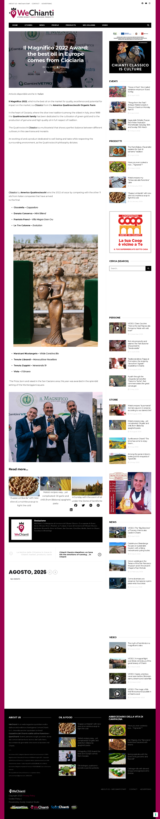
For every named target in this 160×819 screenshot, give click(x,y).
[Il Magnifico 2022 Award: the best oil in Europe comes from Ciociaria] (67, 755)
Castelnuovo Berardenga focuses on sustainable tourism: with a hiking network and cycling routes (139, 547)
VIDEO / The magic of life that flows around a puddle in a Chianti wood (139, 691)
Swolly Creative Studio (29, 802)
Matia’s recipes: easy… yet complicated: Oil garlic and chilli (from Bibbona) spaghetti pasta (138, 424)
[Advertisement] (105, 12)
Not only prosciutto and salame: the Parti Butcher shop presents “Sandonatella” (138, 344)
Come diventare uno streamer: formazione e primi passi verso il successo (139, 581)
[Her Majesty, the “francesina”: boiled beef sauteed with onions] (117, 744)
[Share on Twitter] (83, 505)
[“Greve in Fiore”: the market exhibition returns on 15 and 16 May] (117, 91)
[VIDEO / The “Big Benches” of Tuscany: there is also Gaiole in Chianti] (117, 532)
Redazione (64, 67)
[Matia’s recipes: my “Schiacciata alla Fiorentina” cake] (117, 182)
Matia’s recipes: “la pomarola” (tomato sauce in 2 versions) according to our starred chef (139, 408)
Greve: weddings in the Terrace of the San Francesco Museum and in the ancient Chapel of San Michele (139, 564)
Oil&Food (51, 72)
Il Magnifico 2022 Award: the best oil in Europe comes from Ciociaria (89, 753)
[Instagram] (149, 3)
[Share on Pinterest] (98, 505)
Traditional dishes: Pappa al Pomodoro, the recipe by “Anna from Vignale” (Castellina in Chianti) (138, 362)
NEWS (42, 25)
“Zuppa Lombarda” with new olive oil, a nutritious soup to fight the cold (139, 195)
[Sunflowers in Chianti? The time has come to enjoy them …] (117, 443)
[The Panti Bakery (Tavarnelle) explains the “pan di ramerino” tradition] (117, 151)
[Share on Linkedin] (71, 510)
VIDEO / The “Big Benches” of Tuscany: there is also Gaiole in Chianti (139, 530)
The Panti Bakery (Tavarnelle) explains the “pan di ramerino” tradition (139, 149)
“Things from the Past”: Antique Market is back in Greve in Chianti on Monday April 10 (139, 106)
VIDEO (105, 25)
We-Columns (89, 25)
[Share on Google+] (91, 505)
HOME (15, 25)
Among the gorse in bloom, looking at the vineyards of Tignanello (139, 456)
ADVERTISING (47, 3)
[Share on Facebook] (75, 505)
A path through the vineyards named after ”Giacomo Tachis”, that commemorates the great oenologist (138, 381)
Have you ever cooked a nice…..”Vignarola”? (138, 163)
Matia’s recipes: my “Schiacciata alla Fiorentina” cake (138, 180)
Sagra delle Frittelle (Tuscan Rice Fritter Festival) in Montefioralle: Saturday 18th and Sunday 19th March (139, 123)
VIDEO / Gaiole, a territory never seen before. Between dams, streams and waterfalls (139, 676)
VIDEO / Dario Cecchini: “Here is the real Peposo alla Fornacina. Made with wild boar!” (139, 327)
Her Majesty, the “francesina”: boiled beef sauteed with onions (139, 742)
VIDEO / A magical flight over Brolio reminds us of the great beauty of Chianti (139, 660)
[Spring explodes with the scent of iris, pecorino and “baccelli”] (117, 758)
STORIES (28, 25)
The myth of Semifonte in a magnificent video (139, 644)
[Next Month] (55, 572)
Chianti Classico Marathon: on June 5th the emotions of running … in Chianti (76, 554)
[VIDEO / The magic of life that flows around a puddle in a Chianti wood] (117, 693)
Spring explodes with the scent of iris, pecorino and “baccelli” (138, 756)
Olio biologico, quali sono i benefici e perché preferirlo (88, 766)
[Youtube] (146, 3)
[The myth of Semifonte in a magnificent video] (117, 647)
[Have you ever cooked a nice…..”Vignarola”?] (117, 166)
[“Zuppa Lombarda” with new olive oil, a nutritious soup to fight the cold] (117, 197)
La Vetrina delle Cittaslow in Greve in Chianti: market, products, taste (34, 553)
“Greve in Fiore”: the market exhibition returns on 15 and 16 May (139, 89)
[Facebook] (142, 3)
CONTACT (35, 3)
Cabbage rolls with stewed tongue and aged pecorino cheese (138, 770)
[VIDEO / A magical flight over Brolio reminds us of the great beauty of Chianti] (117, 663)
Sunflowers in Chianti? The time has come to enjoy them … (138, 441)
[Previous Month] (50, 572)
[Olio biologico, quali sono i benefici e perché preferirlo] (67, 770)
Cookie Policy (14, 799)
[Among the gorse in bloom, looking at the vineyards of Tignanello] (117, 458)
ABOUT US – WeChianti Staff (19, 3)
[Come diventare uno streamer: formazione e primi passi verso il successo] (117, 583)
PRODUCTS (71, 25)
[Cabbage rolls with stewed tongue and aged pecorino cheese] (117, 773)
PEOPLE (55, 25)
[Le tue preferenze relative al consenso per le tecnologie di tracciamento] (155, 814)
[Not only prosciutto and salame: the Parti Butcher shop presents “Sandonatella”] (117, 345)
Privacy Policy (29, 796)
